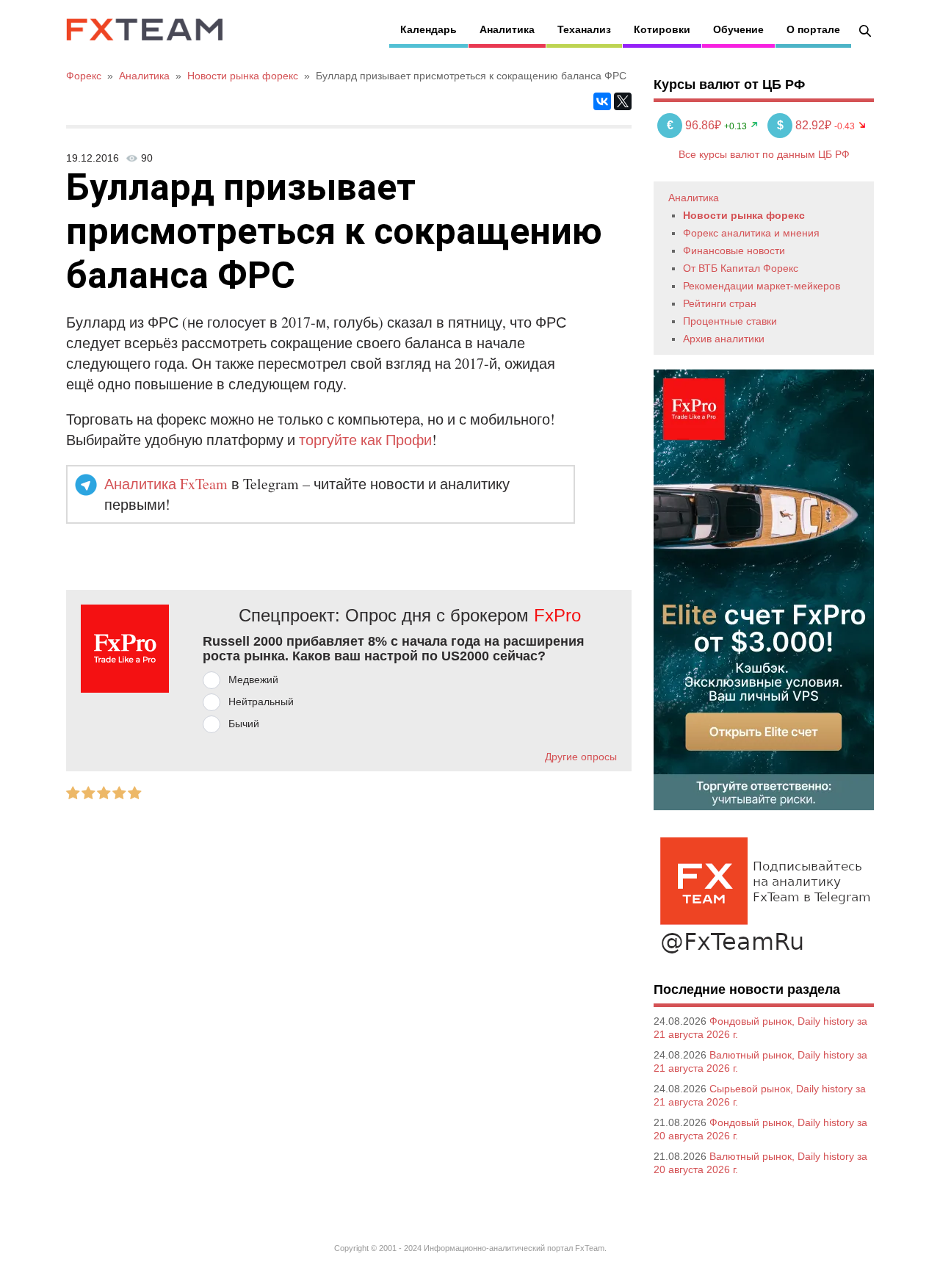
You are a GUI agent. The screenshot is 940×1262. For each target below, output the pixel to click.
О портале (813, 29)
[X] (623, 101)
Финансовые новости (734, 250)
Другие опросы (581, 756)
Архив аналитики (723, 339)
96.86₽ (695, 125)
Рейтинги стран (719, 303)
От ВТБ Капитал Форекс (740, 268)
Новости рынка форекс (744, 215)
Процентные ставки (730, 321)
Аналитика (507, 29)
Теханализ (584, 29)
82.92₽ (805, 125)
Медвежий (253, 679)
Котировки (662, 29)
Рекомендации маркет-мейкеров (761, 286)
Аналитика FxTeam (166, 484)
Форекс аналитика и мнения (751, 233)
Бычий (243, 723)
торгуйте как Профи (365, 440)
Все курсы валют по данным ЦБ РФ (764, 154)
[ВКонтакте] (602, 101)
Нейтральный (261, 701)
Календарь (428, 29)
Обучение (738, 29)
